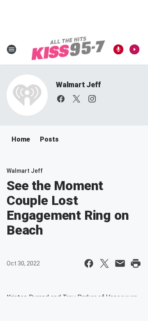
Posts (49, 139)
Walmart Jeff (78, 84)
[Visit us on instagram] (92, 99)
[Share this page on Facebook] (89, 263)
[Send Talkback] (118, 49)
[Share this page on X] (104, 263)
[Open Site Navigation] (11, 49)
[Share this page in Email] (120, 263)
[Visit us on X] (76, 99)
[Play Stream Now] (134, 49)
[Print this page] (135, 263)
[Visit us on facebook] (61, 99)
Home (21, 139)
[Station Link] (68, 49)
